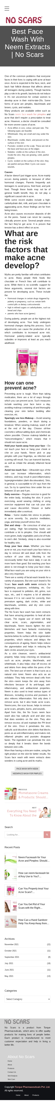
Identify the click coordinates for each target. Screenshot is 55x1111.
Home (10, 1061)
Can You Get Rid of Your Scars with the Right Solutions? (31, 906)
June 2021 (9, 970)
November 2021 (11, 944)
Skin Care (11, 1079)
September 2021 (12, 957)
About (10, 1065)
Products (11, 1068)
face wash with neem (27, 769)
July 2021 (9, 963)
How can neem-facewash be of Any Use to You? (33, 875)
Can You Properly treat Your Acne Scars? (33, 890)
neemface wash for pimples (27, 773)
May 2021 (9, 976)
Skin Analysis (12, 1076)
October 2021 (10, 951)
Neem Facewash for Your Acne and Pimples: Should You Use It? (32, 859)
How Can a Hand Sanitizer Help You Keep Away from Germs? (32, 922)
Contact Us (12, 1072)
